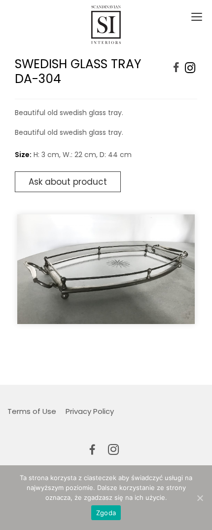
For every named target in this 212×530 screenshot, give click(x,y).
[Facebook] (176, 68)
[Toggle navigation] (195, 17)
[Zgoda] (200, 498)
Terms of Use (31, 411)
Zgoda (106, 513)
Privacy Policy (90, 411)
